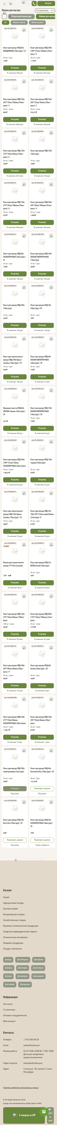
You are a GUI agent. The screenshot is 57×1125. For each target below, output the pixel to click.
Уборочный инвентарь (21, 16)
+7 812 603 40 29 (31, 1040)
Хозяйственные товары (14, 920)
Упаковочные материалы (15, 937)
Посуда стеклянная (12, 949)
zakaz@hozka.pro (31, 1045)
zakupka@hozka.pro (32, 1063)
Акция (6, 897)
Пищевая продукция (13, 943)
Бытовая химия (10, 909)
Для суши (8, 976)
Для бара (8, 959)
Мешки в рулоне (37, 22)
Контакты (8, 1004)
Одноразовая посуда (13, 903)
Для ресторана (38, 968)
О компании (9, 1010)
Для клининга (25, 984)
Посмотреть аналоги (42, 788)
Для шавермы (22, 976)
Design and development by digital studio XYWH (22, 1103)
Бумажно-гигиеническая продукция (20, 926)
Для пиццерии (38, 976)
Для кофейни (38, 959)
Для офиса (8, 968)
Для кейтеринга (22, 959)
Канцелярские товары (14, 914)
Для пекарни (22, 968)
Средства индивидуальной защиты (20, 932)
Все (5, 22)
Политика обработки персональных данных (20, 1088)
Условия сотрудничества (15, 1015)
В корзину (15, 68)
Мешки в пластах (19, 22)
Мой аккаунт (9, 1021)
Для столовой (9, 984)
